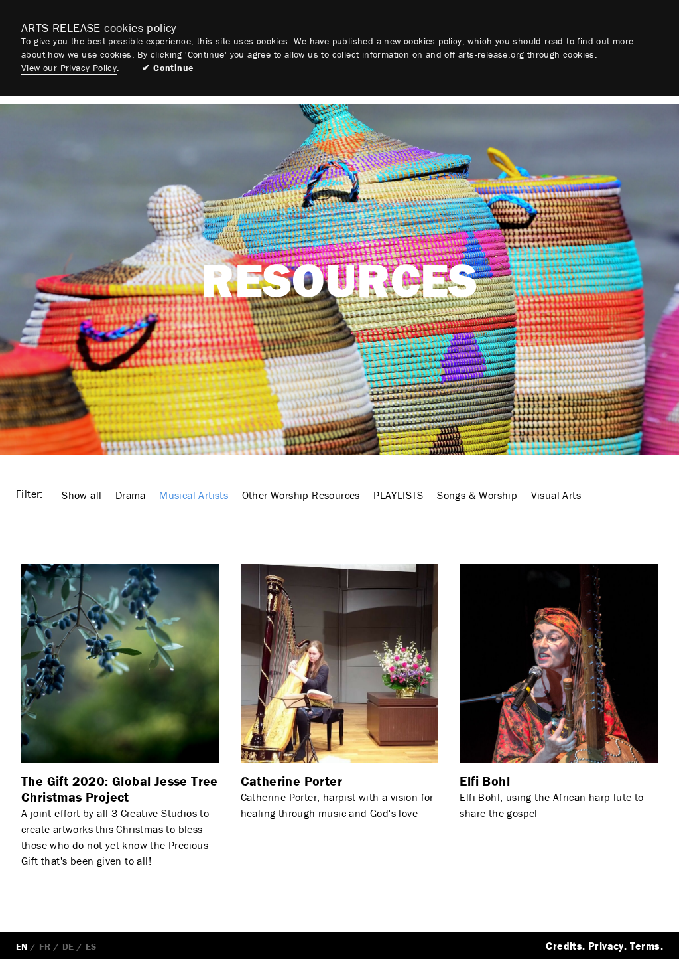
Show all (81, 495)
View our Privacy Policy (69, 68)
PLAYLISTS (398, 495)
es (91, 946)
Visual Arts (556, 495)
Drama (130, 495)
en (22, 946)
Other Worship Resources (301, 495)
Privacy (606, 945)
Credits (564, 945)
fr (45, 946)
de (68, 946)
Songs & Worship (477, 495)
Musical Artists (193, 495)
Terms (645, 945)
